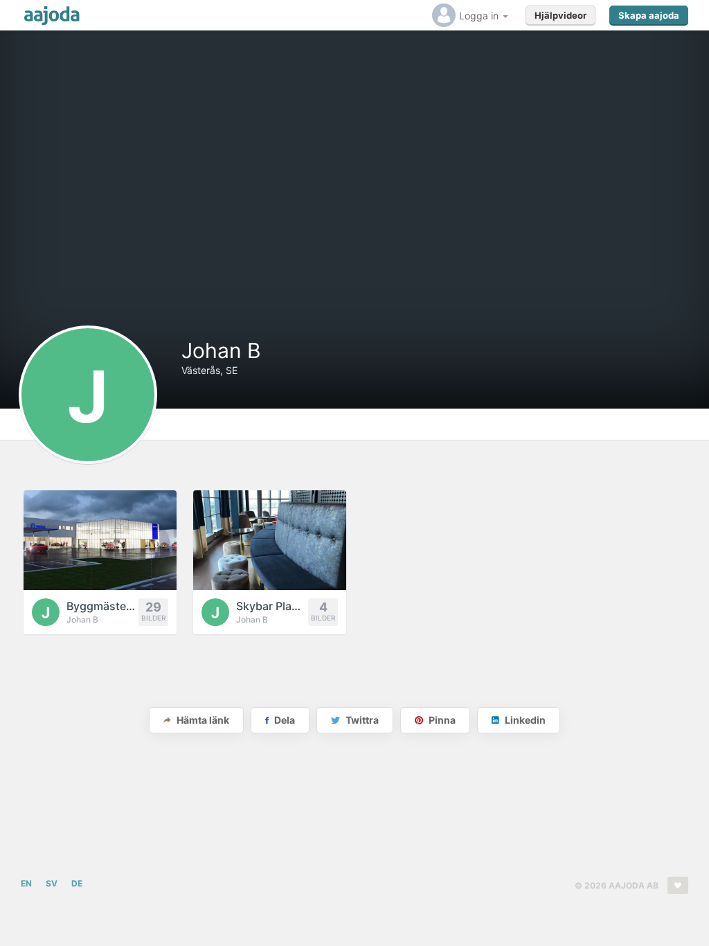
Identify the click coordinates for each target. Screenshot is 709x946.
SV (51, 883)
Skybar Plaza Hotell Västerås (272, 606)
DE (76, 883)
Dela (283, 720)
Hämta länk (201, 720)
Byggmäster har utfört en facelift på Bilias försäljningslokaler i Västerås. (102, 606)
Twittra (361, 720)
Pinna (441, 720)
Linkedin (524, 720)
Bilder (153, 611)
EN (26, 883)
